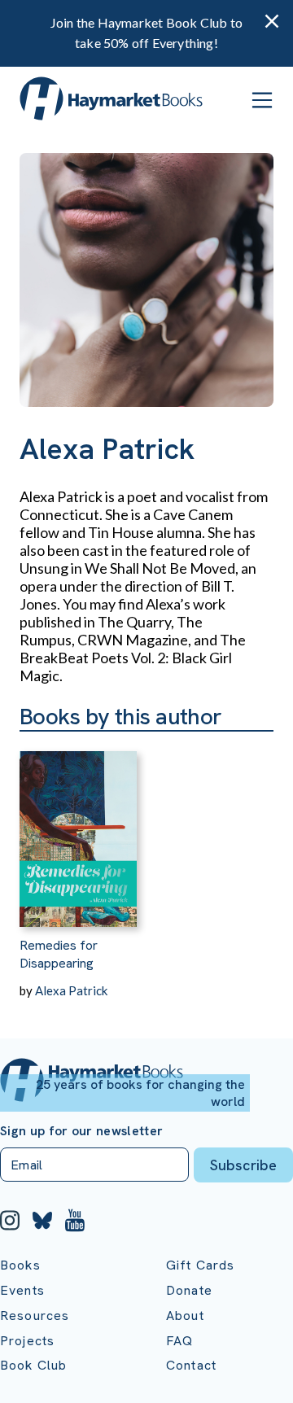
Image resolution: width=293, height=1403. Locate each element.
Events (22, 1290)
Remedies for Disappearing (59, 954)
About (185, 1315)
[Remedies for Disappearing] (78, 829)
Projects (27, 1340)
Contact (191, 1365)
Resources (34, 1315)
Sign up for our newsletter (81, 1131)
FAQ (179, 1340)
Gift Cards (200, 1265)
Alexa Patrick (71, 990)
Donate (189, 1290)
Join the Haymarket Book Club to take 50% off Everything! (146, 32)
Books (20, 1265)
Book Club (33, 1365)
